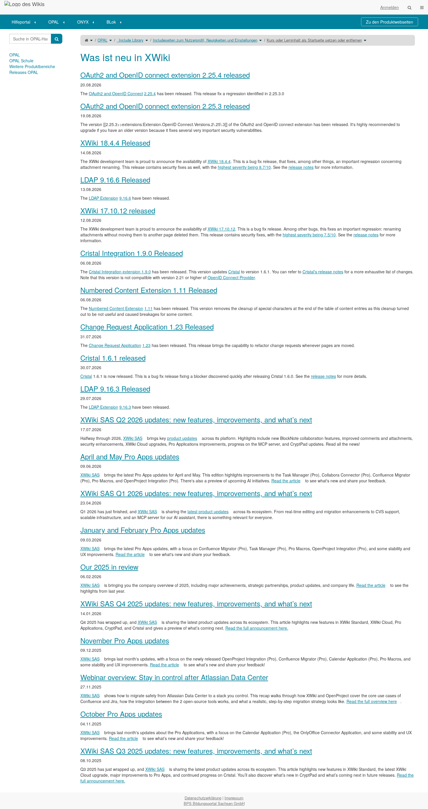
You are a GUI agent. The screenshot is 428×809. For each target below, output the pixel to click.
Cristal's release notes (323, 272)
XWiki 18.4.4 (219, 161)
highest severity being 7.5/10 (309, 235)
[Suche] (409, 7)
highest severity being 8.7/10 (244, 167)
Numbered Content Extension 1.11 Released (148, 290)
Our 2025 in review (109, 567)
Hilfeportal (21, 22)
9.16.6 (125, 198)
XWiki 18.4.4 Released (115, 142)
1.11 (148, 308)
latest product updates (208, 511)
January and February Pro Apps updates (142, 530)
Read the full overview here (371, 701)
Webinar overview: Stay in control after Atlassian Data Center (174, 677)
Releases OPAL (23, 72)
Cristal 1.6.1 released (113, 358)
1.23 (146, 345)
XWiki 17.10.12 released (117, 210)
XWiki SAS (132, 438)
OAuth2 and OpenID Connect (116, 93)
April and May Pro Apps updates (129, 456)
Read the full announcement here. (256, 628)
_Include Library (130, 40)
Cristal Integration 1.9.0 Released (131, 253)
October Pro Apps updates (121, 714)
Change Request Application (115, 345)
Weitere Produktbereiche (32, 66)
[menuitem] (25, 22)
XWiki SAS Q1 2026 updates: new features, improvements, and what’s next (196, 493)
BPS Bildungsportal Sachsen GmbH (214, 803)
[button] (67, 410)
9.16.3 (125, 407)
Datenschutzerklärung (203, 798)
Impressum (233, 798)
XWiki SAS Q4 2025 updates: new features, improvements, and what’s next (196, 603)
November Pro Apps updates (124, 640)
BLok (111, 22)
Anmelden (389, 7)
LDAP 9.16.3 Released (115, 388)
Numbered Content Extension (116, 308)
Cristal (234, 272)
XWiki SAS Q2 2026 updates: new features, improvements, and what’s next (196, 419)
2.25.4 (150, 93)
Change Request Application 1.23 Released (147, 326)
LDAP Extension (103, 198)
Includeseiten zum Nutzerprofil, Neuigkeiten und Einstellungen (205, 40)
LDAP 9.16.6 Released (115, 179)
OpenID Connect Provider (231, 277)
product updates (182, 438)
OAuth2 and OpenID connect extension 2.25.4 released (165, 75)
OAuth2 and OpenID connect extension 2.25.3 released (165, 106)
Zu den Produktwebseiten (389, 22)
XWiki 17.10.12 (221, 229)
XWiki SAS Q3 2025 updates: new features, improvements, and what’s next (196, 751)
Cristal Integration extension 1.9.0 (120, 272)
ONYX (83, 22)
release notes (301, 167)
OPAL (53, 22)
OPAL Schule (21, 60)
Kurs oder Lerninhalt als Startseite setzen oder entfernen (314, 40)
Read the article (285, 481)
